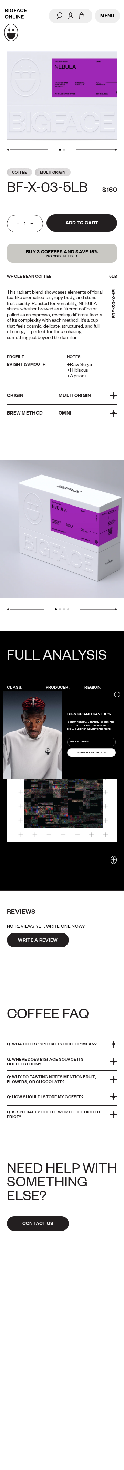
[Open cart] (81, 15)
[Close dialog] (117, 694)
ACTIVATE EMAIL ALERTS (92, 753)
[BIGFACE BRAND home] (15, 25)
